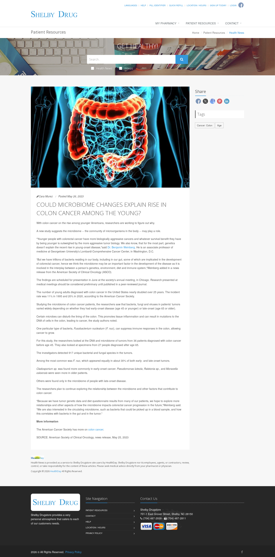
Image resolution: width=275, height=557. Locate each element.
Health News (104, 68)
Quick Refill (176, 5)
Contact (232, 23)
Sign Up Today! (218, 5)
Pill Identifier (157, 5)
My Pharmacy (165, 23)
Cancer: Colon (204, 125)
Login (233, 5)
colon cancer (95, 429)
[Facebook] (242, 552)
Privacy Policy (94, 533)
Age (219, 125)
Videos (128, 68)
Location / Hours (196, 5)
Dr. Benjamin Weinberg (121, 247)
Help (143, 5)
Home (195, 32)
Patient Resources (201, 23)
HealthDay (55, 471)
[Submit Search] (181, 59)
